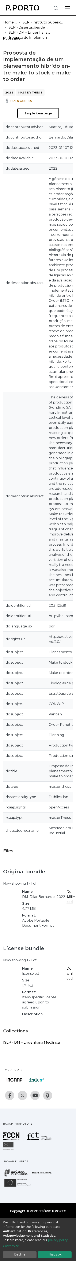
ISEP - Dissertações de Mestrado (29, 27)
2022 (9, 92)
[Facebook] (9, 1095)
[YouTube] (35, 1095)
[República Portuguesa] (30, 1176)
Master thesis (30, 92)
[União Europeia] (19, 1186)
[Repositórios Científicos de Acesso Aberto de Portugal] (14, 1079)
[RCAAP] (47, 1095)
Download (69, 897)
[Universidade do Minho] (9, 1149)
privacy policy (58, 1240)
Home (8, 22)
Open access (21, 101)
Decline (19, 1254)
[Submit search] (55, 7)
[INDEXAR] (36, 1079)
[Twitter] (22, 1095)
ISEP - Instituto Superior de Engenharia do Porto (43, 22)
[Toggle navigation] (67, 7)
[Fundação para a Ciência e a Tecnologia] (28, 1140)
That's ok (54, 1254)
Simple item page (38, 113)
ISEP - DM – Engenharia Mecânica (29, 32)
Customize (11, 1246)
